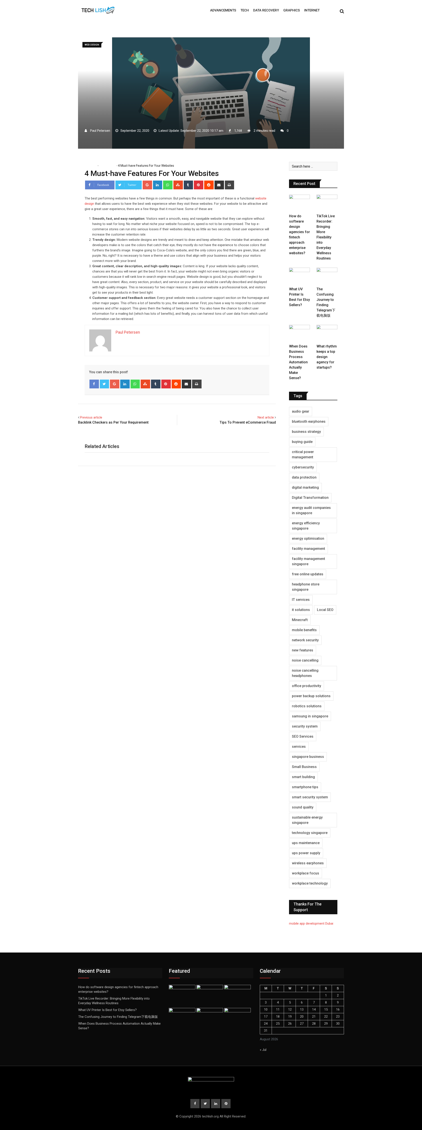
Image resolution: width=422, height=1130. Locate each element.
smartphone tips (305, 787)
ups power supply (306, 853)
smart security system (310, 797)
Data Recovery (266, 10)
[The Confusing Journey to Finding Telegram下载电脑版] (326, 276)
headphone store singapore (305, 587)
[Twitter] (104, 384)
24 (265, 1024)
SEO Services (302, 736)
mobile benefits (304, 630)
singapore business (308, 757)
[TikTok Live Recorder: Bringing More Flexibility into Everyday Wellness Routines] (326, 203)
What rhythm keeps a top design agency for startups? (326, 356)
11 (278, 1009)
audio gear (300, 411)
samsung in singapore (310, 716)
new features (302, 650)
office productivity (306, 686)
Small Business (304, 767)
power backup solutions (311, 696)
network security (305, 640)
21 (314, 1016)
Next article (266, 417)
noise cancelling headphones (305, 673)
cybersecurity (303, 467)
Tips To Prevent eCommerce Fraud (248, 422)
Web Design (107, 165)
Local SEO (325, 610)
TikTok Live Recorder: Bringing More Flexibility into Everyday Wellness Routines (325, 237)
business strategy (306, 432)
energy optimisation (308, 538)
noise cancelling (305, 660)
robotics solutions (307, 706)
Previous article (91, 417)
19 (290, 1016)
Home (91, 165)
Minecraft (300, 620)
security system (305, 726)
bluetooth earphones (309, 421)
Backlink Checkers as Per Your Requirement (113, 422)
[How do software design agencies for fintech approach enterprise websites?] (299, 203)
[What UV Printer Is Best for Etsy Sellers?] (299, 276)
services (299, 746)
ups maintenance (306, 843)
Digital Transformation (310, 498)
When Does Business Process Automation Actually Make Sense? (298, 362)
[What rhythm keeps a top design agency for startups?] (326, 333)
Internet (312, 10)
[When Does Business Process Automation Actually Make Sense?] (299, 333)
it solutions (301, 610)
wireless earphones (308, 863)
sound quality (302, 807)
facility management (308, 549)
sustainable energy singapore (307, 820)
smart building (303, 777)
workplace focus (305, 873)
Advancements (223, 10)
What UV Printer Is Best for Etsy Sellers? (107, 1010)
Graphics (291, 10)
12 (290, 1009)
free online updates (307, 574)
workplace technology (310, 883)
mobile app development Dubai (311, 923)
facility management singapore (308, 561)
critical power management (303, 454)
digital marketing (305, 487)
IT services (301, 600)
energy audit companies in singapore (311, 510)
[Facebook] (94, 384)
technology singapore (309, 833)
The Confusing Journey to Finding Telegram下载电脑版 (118, 1017)
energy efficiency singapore (306, 525)
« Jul (263, 1050)
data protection (304, 477)
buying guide (302, 442)
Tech (244, 10)
